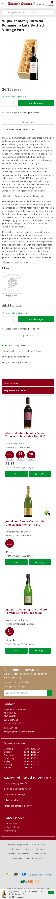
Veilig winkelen (16, 849)
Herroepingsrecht (34, 858)
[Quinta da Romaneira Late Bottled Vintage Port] (12, 283)
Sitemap (40, 849)
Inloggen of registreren (18, 844)
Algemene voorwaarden (18, 853)
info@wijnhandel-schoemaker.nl (19, 731)
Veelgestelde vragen (13, 827)
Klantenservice (11, 823)
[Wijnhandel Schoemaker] (21, 4)
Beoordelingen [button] (11, 382)
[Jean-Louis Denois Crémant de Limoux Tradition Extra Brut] (28, 501)
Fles (16, 474)
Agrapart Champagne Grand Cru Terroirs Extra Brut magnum (26, 611)
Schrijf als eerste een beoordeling (18, 129)
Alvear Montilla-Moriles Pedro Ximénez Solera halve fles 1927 (25, 434)
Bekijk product (12, 295)
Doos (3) (39, 650)
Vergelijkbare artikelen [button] (15, 390)
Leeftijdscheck (39, 853)
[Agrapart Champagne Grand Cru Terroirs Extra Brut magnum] (28, 589)
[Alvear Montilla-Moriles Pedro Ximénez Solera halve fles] (28, 413)
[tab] (28, 382)
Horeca (29, 849)
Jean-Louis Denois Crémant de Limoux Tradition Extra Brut (25, 523)
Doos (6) (39, 474)
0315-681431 (10, 728)
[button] (9, 455)
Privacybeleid (10, 830)
